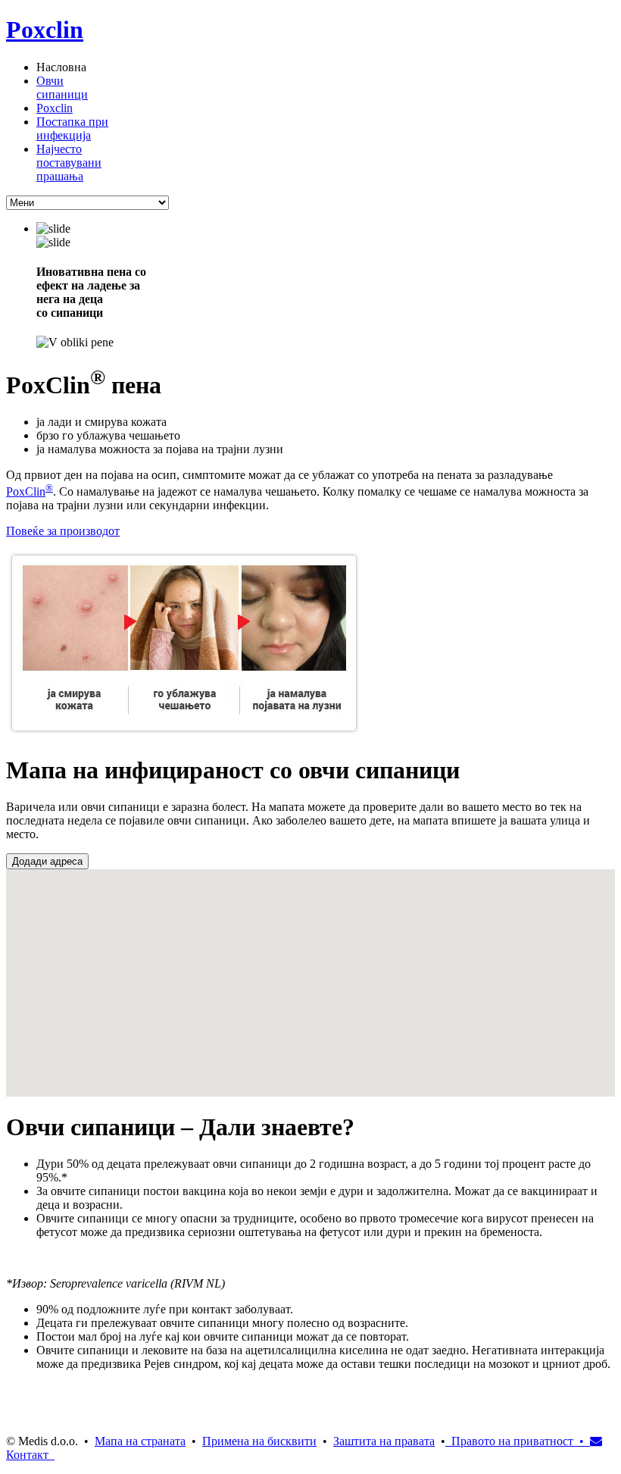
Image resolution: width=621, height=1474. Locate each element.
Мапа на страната (140, 1441)
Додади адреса (47, 861)
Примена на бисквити (259, 1441)
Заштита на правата (384, 1441)
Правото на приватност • (514, 1441)
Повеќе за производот (63, 530)
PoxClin (25, 491)
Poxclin (44, 29)
